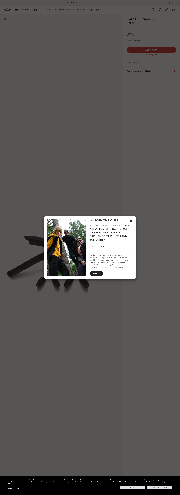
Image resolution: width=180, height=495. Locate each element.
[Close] (131, 221)
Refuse (132, 487)
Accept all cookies (160, 487)
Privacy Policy (99, 267)
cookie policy (160, 482)
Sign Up (96, 274)
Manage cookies (14, 488)
